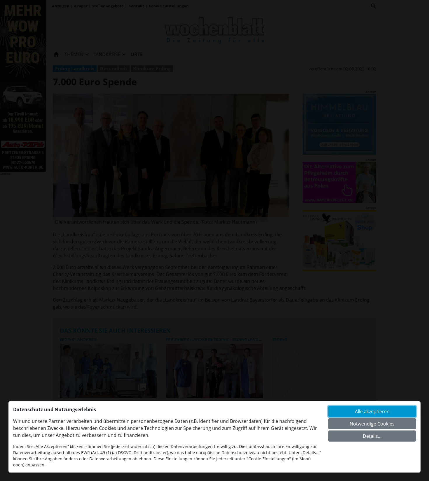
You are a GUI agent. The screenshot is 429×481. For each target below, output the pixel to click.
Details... (372, 436)
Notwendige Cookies (372, 424)
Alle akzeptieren (372, 411)
